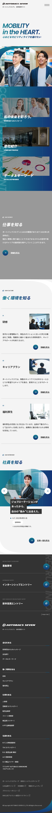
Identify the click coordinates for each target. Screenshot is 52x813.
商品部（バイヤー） (9, 721)
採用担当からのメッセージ (12, 649)
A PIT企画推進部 (8, 725)
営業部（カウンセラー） (10, 706)
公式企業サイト (8, 786)
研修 (4, 676)
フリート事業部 (8, 716)
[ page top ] (45, 614)
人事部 (5, 701)
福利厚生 (6, 686)
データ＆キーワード (9, 659)
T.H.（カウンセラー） (9, 747)
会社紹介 (6, 654)
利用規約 (21, 786)
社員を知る (7, 735)
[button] (47, 491)
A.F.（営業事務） (7, 757)
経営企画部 (6, 711)
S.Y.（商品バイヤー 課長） (11, 762)
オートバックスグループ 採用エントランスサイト (20, 781)
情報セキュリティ (35, 786)
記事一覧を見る (43, 540)
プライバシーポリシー (10, 791)
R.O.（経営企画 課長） (9, 752)
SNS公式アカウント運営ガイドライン (15, 795)
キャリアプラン (8, 681)
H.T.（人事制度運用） (9, 743)
